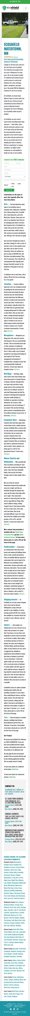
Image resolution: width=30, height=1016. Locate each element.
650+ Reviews (15, 57)
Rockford (6, 893)
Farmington (7, 951)
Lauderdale (22, 932)
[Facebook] (11, 1009)
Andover (14, 960)
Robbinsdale (18, 890)
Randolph (6, 956)
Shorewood (17, 893)
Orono (16, 888)
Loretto (21, 877)
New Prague (16, 994)
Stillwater (18, 923)
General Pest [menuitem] (11, 1004)
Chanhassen (20, 977)
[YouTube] (17, 1009)
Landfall (21, 912)
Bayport (21, 902)
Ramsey (10, 973)
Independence (8, 877)
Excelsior (6, 872)
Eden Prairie (14, 870)
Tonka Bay (16, 898)
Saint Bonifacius (20, 896)
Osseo (20, 888)
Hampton (13, 951)
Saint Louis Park (8, 898)
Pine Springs (7, 920)
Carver (14, 977)
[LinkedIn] (14, 1009)
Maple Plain (15, 880)
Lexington (7, 970)
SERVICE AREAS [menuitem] (8, 1005)
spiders (19, 708)
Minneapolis (15, 883)
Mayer (21, 979)
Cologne (11, 979)
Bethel (23, 960)
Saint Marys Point (17, 920)
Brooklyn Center (8, 865)
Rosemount (13, 956)
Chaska (6, 979)
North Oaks (19, 937)
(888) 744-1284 (16, 1)
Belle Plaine (15, 991)
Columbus (11, 965)
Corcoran (12, 867)
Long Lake (15, 877)
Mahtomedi (7, 915)
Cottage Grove (19, 905)
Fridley (10, 968)
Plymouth (6, 890)
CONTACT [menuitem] (9, 1007)
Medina (9, 883)
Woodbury (18, 925)
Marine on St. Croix (16, 915)
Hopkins (18, 875)
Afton (17, 902)
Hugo (5, 910)
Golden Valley (13, 872)
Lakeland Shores (14, 912)
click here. (17, 369)
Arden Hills (16, 929)
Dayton (22, 867)
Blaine (21, 929)
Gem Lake (15, 932)
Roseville (9, 940)
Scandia (12, 923)
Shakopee (14, 996)
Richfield (12, 890)
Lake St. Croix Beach (19, 910)
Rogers (12, 893)
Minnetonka (11, 885)
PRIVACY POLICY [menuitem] (18, 1007)
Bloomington (17, 862)
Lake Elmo (10, 910)
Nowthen (19, 970)
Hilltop (20, 968)
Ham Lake (15, 968)
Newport (6, 918)
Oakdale (22, 918)
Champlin (6, 867)
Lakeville (15, 954)
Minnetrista (18, 885)
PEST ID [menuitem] (20, 1004)
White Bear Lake (8, 945)
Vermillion (19, 956)
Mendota (20, 954)
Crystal (18, 867)
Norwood (11, 982)
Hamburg (16, 979)
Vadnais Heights (18, 942)
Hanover (13, 875)
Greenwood (7, 875)
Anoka (19, 960)
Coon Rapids (18, 965)
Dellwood (6, 907)
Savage (9, 996)
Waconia (16, 985)
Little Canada (8, 934)
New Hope (11, 888)
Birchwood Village (9, 905)
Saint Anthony (11, 896)
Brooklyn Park (17, 865)
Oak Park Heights (14, 918)
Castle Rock (22, 949)
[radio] (12, 183)
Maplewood (15, 934)
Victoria (11, 985)
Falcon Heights (8, 932)
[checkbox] (17, 185)
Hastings (23, 907)
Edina (19, 870)
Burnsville (15, 949)
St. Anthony (10, 942)
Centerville (7, 963)
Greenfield (20, 872)
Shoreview (15, 940)
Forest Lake (13, 907)
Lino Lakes (13, 970)
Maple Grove (7, 880)
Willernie (12, 925)
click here (6, 524)
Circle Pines (14, 963)
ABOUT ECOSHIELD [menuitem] (20, 1005)
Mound (6, 888)
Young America (15, 987)
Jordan (10, 994)
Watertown (7, 987)
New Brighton (11, 937)
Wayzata (22, 898)
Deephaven (7, 870)
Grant (18, 907)
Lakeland (6, 912)
